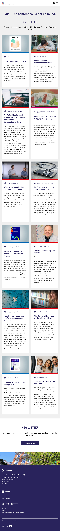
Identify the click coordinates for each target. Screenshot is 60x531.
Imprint (4, 508)
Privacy (4, 510)
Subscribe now (30, 443)
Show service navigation (10, 521)
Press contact (6, 498)
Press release (6, 496)
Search (54, 3)
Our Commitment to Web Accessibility (13, 512)
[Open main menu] (57, 3)
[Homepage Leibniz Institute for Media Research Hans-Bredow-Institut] (9, 4)
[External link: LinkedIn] (10, 526)
